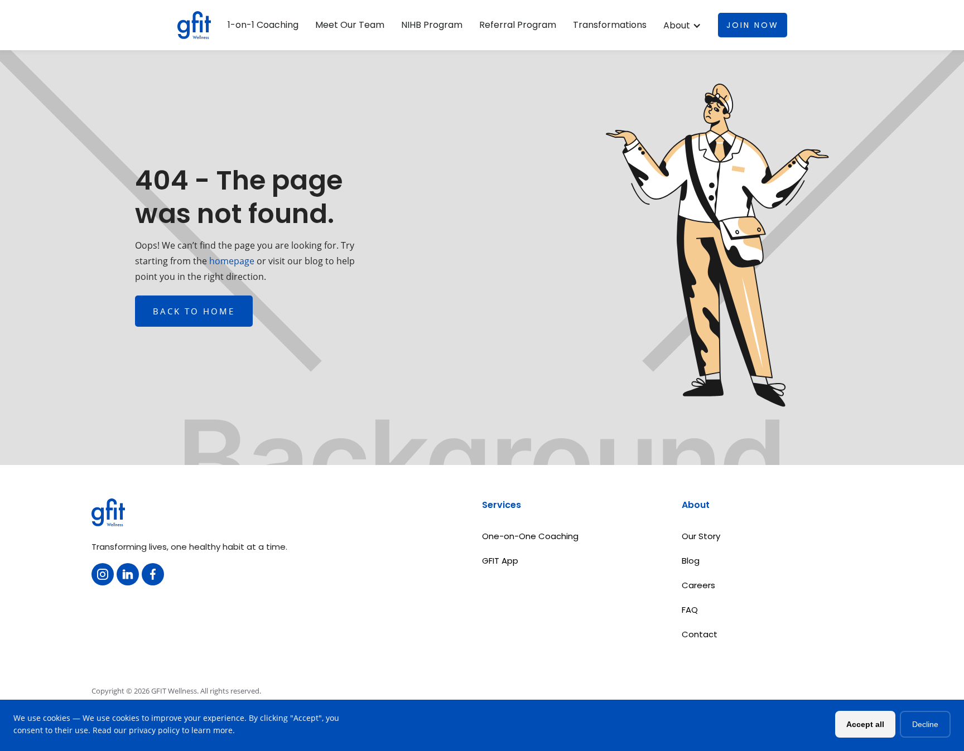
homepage (230, 261)
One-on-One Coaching (530, 536)
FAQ (690, 610)
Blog (691, 560)
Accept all (865, 724)
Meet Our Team (349, 25)
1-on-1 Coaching (263, 25)
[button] (682, 25)
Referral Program (517, 25)
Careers (698, 585)
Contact (699, 634)
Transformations (610, 25)
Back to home (194, 311)
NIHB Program (431, 25)
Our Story (701, 536)
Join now (752, 25)
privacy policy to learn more (181, 730)
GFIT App (500, 560)
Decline (925, 724)
